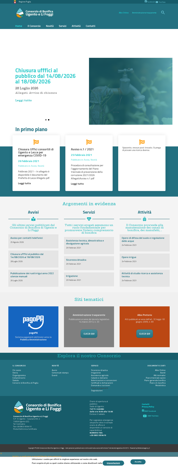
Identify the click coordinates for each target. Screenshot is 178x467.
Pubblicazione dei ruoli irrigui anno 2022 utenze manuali (32, 274)
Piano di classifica (158, 382)
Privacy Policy (148, 406)
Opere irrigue (129, 257)
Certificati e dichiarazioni (102, 382)
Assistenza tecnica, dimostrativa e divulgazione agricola (85, 242)
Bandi (163, 372)
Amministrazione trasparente (144, 12)
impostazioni (113, 463)
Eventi (54, 375)
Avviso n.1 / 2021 (82, 149)
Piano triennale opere (156, 377)
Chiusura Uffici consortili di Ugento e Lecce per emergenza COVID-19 (36, 152)
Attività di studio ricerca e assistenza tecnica (142, 274)
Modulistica (160, 385)
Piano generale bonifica (155, 380)
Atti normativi (159, 375)
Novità (41, 165)
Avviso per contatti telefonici (26, 238)
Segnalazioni (97, 390)
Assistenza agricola (99, 375)
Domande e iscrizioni (100, 385)
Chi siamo (17, 370)
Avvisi (34, 165)
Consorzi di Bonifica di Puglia (25, 382)
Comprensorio (19, 377)
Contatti (145, 404)
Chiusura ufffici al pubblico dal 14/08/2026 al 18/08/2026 (45, 76)
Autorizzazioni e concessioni (104, 380)
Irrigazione (72, 276)
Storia (15, 372)
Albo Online (124, 12)
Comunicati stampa (60, 372)
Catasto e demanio (99, 377)
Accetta (138, 461)
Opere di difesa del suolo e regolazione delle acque (143, 239)
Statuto (16, 380)
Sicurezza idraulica (76, 260)
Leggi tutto (23, 100)
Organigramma (19, 375)
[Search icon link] (163, 13)
